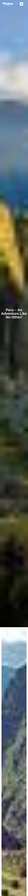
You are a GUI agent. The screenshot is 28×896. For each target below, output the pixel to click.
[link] (7, 4)
